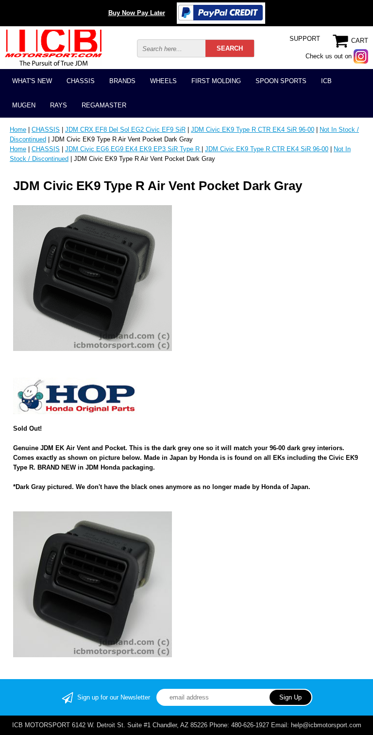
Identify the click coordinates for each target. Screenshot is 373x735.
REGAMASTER (104, 105)
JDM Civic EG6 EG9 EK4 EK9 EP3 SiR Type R (133, 149)
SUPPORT (304, 38)
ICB (326, 81)
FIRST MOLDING (216, 81)
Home (18, 129)
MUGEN (23, 105)
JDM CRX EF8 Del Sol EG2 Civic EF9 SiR (125, 129)
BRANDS (122, 81)
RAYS (58, 105)
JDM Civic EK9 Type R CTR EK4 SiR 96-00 (252, 129)
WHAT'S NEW (32, 81)
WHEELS (163, 81)
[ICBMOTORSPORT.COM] (53, 47)
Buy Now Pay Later (136, 13)
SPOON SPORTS (280, 81)
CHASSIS (81, 81)
